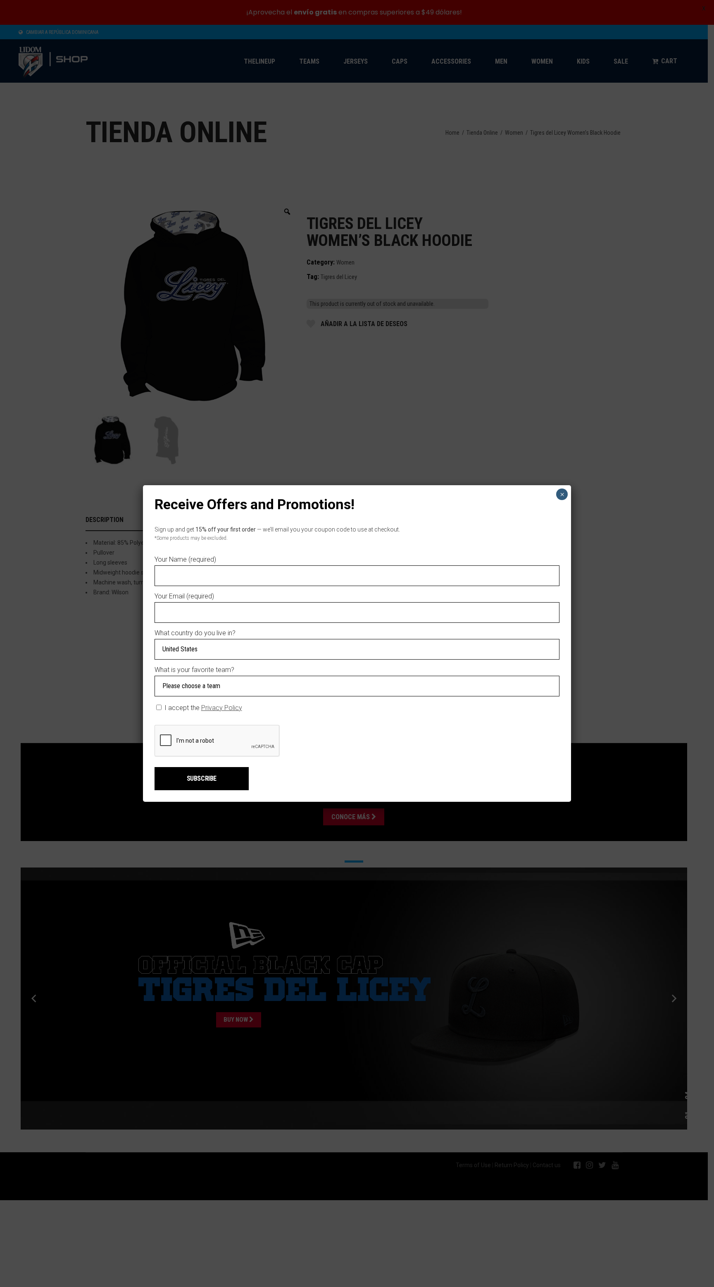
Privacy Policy (221, 708)
